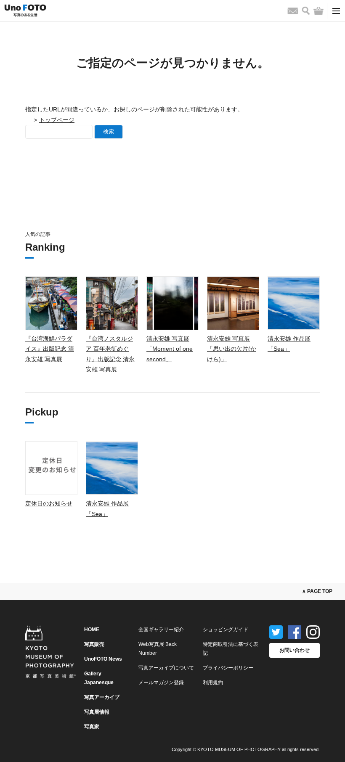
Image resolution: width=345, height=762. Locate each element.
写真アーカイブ (101, 697)
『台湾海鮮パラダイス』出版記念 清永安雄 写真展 (49, 348)
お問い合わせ (294, 650)
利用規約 (213, 682)
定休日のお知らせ (48, 503)
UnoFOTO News (103, 659)
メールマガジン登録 (161, 682)
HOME (91, 629)
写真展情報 (96, 712)
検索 (108, 131)
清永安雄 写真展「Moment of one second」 (169, 348)
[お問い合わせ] (292, 11)
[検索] (306, 10)
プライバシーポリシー (228, 668)
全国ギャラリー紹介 (161, 629)
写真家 (91, 727)
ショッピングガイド (225, 629)
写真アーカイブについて (166, 668)
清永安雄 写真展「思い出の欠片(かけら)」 (231, 348)
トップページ (56, 119)
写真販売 (94, 644)
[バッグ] (318, 11)
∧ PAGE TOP (317, 591)
